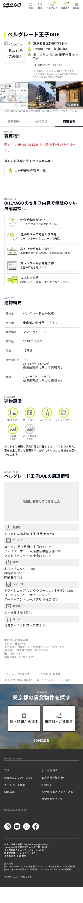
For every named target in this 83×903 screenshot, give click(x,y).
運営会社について (52, 799)
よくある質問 (50, 770)
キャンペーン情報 (15, 784)
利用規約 (47, 784)
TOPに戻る (41, 740)
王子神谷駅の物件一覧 (30, 170)
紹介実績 (9, 792)
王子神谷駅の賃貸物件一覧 (23, 679)
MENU (76, 8)
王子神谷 (65, 54)
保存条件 (65, 5)
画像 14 (75, 104)
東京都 (56, 673)
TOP (7, 770)
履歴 (40, 8)
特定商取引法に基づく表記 (58, 792)
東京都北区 (41, 43)
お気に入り (51, 5)
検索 (31, 8)
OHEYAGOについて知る (18, 777)
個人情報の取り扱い (54, 777)
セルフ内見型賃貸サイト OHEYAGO (27, 673)
